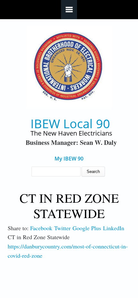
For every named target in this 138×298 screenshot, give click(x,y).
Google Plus (87, 228)
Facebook (41, 228)
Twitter (62, 228)
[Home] (69, 67)
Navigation (69, 9)
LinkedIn (113, 228)
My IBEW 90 (69, 158)
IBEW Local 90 (70, 124)
